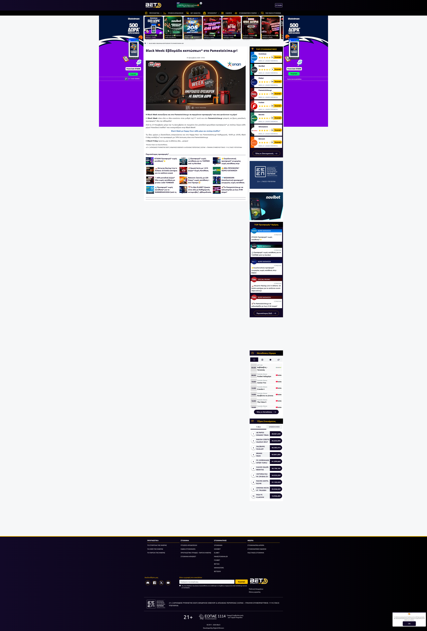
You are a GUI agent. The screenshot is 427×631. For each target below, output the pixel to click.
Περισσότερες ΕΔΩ (265, 313)
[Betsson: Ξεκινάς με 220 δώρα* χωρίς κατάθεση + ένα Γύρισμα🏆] (183, 180)
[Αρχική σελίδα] (145, 43)
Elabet (261, 78)
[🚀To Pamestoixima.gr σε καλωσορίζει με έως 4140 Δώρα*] (217, 190)
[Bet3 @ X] (161, 582)
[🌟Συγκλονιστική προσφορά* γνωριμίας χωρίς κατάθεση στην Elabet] (217, 161)
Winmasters (263, 127)
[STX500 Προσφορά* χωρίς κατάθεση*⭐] (150, 161)
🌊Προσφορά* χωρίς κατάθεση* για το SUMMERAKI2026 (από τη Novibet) (165, 189)
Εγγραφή (241, 582)
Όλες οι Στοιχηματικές (264, 153)
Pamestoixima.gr (265, 90)
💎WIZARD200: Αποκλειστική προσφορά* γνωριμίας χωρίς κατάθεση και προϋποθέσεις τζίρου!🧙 (233, 180)
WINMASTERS (219, 568)
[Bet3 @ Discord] (147, 582)
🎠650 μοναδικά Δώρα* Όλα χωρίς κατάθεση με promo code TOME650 (165, 180)
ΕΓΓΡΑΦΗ (279, 5)
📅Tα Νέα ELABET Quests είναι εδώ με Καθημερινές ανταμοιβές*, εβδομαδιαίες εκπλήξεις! (199, 189)
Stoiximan (262, 54)
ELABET (217, 553)
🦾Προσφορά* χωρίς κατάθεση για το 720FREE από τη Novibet (199, 161)
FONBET (217, 560)
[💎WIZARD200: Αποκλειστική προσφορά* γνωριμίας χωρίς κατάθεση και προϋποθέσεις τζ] (217, 180)
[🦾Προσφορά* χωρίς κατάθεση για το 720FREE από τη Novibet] (183, 161)
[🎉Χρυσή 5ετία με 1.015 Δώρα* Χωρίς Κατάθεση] (183, 171)
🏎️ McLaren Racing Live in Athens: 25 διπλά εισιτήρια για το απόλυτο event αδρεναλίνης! (166, 170)
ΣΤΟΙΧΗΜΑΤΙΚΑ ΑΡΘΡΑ (256, 545)
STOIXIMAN (218, 545)
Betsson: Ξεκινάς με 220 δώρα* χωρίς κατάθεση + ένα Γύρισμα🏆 (198, 180)
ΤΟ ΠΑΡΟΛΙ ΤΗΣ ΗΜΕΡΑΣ (156, 553)
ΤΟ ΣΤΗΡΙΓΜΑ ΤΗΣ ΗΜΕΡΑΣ (157, 545)
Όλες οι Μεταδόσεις (265, 412)
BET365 (217, 564)
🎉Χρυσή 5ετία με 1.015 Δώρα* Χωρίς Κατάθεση (198, 169)
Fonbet (261, 102)
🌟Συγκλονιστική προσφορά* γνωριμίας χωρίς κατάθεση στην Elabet (231, 161)
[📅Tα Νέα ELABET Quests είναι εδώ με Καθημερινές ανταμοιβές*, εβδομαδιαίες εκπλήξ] (183, 190)
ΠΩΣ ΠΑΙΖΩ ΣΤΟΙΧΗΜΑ (256, 553)
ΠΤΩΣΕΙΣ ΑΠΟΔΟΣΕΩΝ (189, 545)
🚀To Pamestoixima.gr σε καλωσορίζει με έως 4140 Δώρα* (232, 189)
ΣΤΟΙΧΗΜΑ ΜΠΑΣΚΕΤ (188, 556)
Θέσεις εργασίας (254, 592)
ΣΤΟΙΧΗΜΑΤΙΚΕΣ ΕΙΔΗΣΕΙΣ (257, 549)
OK (409, 623)
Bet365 (261, 114)
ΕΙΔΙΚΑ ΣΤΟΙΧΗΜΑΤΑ (188, 549)
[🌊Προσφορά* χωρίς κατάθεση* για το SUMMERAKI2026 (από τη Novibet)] (150, 190)
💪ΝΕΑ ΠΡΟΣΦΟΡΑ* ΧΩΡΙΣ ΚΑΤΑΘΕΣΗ (230, 169)
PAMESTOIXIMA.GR (221, 556)
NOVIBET (217, 549)
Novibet (262, 66)
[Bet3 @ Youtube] (168, 582)
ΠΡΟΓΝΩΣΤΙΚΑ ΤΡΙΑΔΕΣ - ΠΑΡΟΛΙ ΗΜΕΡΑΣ (196, 553)
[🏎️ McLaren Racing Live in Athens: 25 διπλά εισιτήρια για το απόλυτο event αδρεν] (150, 171)
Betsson (262, 139)
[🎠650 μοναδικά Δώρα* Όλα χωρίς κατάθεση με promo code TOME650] (150, 180)
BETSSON (217, 571)
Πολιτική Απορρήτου (256, 589)
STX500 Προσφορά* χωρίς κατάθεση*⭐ (165, 159)
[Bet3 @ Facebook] (154, 582)
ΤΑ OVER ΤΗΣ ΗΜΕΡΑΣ (155, 549)
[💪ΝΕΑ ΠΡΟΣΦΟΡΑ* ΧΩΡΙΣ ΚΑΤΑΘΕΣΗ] (217, 171)
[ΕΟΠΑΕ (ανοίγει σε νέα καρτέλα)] (221, 617)
